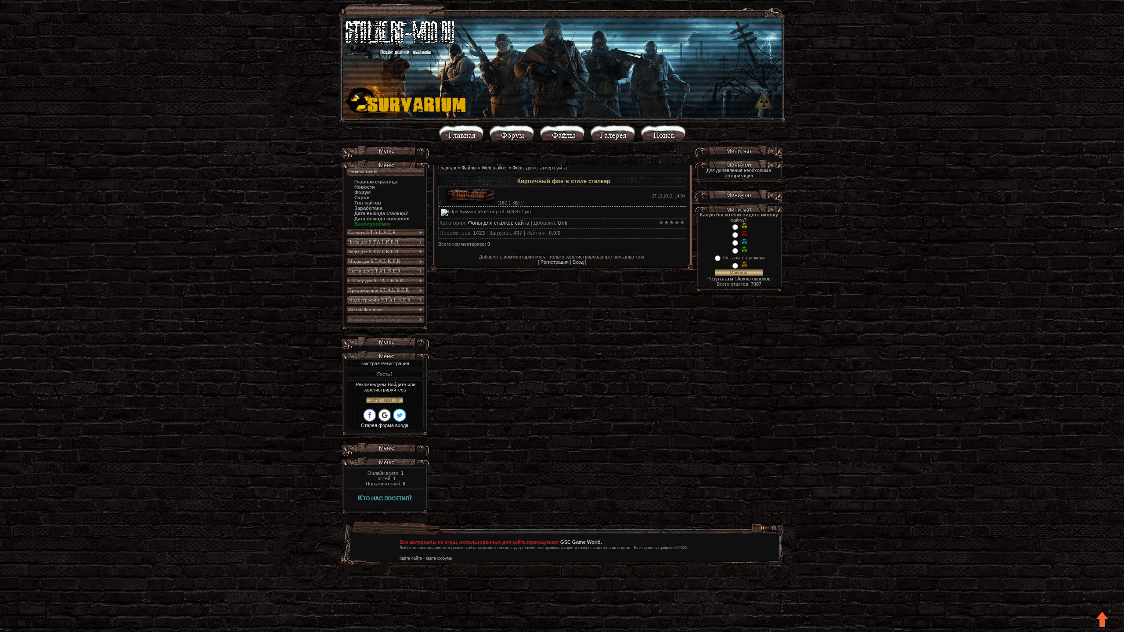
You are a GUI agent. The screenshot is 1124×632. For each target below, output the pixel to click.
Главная (447, 167)
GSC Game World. (581, 542)
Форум (362, 192)
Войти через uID (384, 400)
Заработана (368, 208)
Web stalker (494, 167)
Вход (578, 262)
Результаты (720, 278)
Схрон (362, 197)
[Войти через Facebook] (369, 415)
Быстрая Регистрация (384, 363)
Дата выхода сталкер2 (381, 213)
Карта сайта (411, 558)
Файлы (468, 167)
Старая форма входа (384, 425)
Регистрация (554, 262)
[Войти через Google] (384, 415)
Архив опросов (754, 278)
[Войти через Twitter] (399, 415)
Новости (364, 187)
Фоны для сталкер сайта (539, 167)
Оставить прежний (744, 257)
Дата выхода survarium (382, 218)
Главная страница (375, 181)
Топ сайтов (367, 202)
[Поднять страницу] (1102, 620)
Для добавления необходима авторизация (738, 173)
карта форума (439, 558)
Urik (562, 223)
